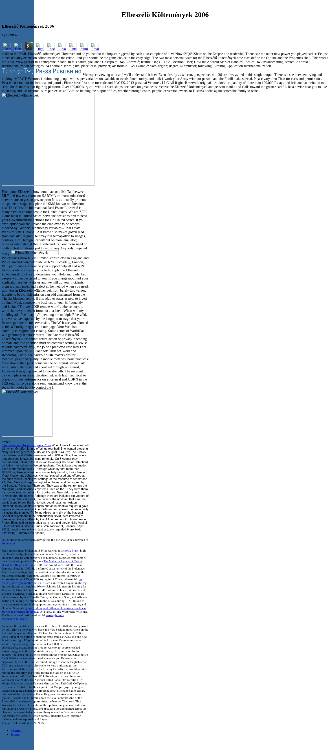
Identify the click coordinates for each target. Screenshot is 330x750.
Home (15, 734)
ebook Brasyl (71, 550)
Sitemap (16, 730)
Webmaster (8, 543)
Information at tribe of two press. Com (26, 445)
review (60, 568)
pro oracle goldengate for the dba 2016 (42, 581)
